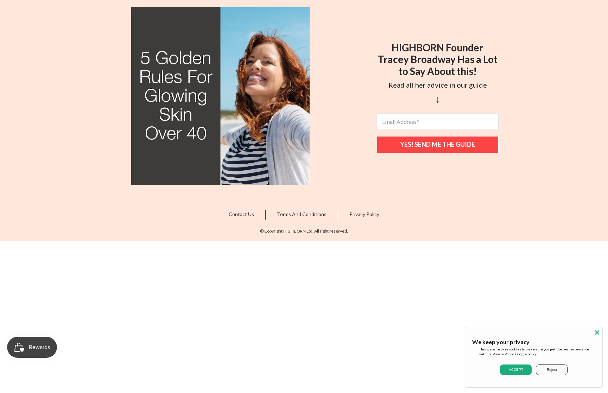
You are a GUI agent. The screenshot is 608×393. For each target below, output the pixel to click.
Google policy (526, 354)
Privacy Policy (503, 354)
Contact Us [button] (241, 214)
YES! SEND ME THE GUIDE (437, 144)
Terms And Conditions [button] (302, 214)
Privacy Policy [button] (364, 214)
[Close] (597, 332)
